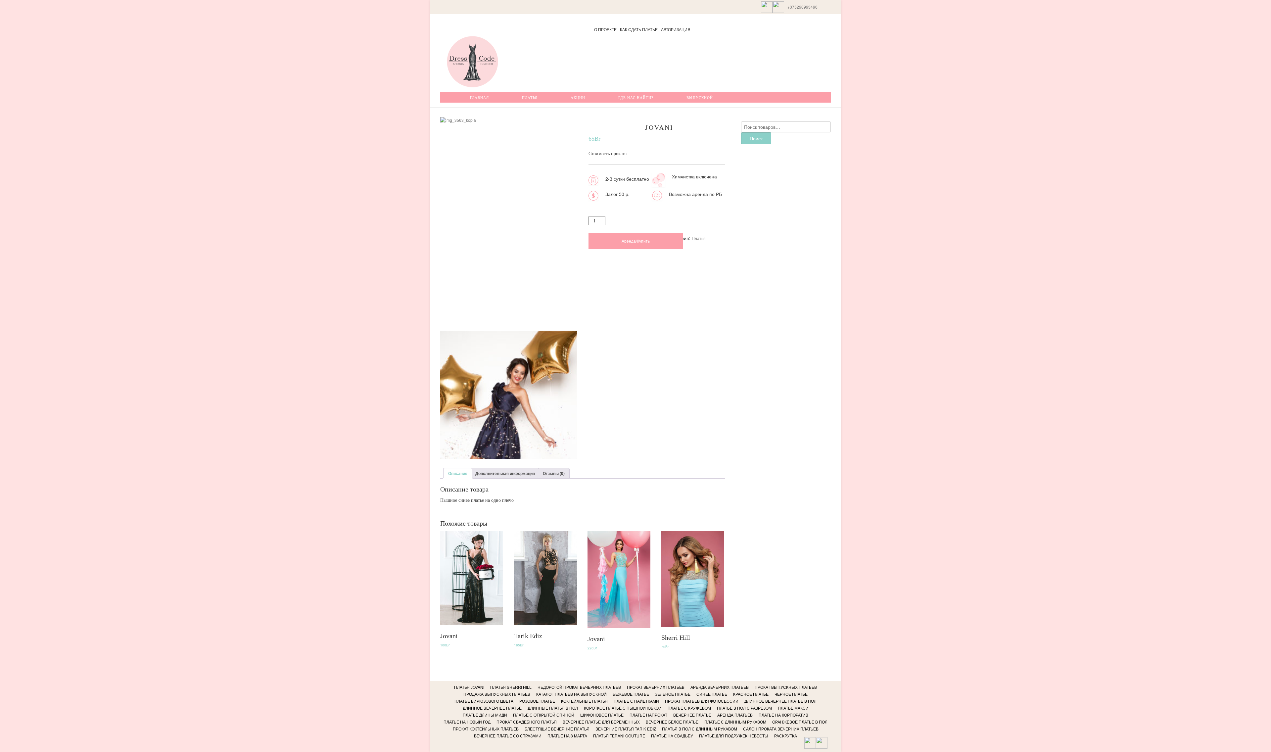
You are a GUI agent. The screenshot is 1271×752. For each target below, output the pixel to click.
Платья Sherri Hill (511, 687)
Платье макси (793, 708)
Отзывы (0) (554, 473)
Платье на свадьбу (672, 735)
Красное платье (751, 694)
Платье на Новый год (467, 722)
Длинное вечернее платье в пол (780, 701)
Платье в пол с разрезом (744, 708)
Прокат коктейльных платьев (486, 728)
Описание (457, 473)
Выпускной (699, 98)
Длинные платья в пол (553, 708)
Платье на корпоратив (783, 715)
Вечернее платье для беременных (601, 722)
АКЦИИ (578, 98)
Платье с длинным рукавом (735, 722)
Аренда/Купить (636, 241)
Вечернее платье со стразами (507, 735)
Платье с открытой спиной (543, 715)
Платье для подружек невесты (733, 735)
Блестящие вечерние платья (557, 728)
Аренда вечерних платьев (719, 687)
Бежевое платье (631, 694)
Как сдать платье (639, 29)
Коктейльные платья (584, 701)
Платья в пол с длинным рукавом (699, 728)
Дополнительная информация (505, 473)
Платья (699, 238)
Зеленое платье (672, 694)
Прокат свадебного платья (526, 722)
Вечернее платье (692, 715)
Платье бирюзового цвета (483, 701)
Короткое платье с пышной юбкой (623, 708)
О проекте (605, 29)
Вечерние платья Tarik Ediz (625, 728)
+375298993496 (802, 7)
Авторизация (675, 29)
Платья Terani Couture (619, 735)
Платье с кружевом (689, 708)
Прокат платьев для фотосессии (701, 701)
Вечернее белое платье (672, 722)
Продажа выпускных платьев (496, 694)
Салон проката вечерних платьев (781, 728)
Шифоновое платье (602, 715)
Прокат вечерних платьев (655, 687)
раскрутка (785, 735)
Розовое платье (537, 701)
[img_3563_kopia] (508, 433)
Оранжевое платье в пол (799, 722)
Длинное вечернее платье (492, 708)
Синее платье (711, 694)
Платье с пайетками (636, 701)
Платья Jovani (469, 687)
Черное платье (791, 694)
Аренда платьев (735, 715)
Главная (479, 98)
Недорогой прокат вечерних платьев (579, 687)
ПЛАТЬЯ (530, 98)
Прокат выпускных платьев (786, 687)
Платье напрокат (648, 715)
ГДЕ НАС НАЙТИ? (635, 98)
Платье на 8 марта (567, 735)
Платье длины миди (485, 715)
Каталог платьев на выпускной (571, 694)
